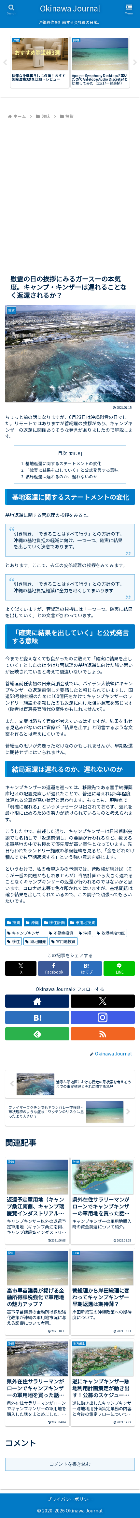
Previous (5, 62)
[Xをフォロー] (103, 1001)
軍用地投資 (85, 922)
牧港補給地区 (113, 933)
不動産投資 (63, 933)
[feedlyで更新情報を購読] (37, 1033)
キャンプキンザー (27, 933)
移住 (16, 941)
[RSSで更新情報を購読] (103, 1033)
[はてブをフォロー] (37, 1017)
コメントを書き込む (70, 1464)
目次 (62, 453)
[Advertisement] (70, 194)
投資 (16, 922)
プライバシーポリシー (70, 1499)
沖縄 (35, 922)
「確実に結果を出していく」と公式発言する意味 (72, 470)
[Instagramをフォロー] (103, 1017)
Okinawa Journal (70, 8)
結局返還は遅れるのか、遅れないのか (61, 476)
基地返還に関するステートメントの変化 (63, 463)
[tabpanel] (39, 62)
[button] (126, 1062)
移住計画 (57, 922)
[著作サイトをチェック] (37, 1001)
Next (135, 62)
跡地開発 (38, 941)
